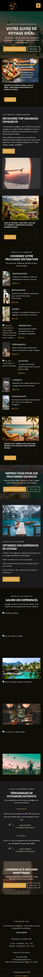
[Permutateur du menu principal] (38, 5)
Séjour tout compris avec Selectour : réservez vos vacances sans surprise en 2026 (20, 445)
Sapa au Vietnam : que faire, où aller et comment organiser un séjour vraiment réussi (19, 225)
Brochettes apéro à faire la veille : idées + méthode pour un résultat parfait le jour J (19, 87)
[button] (14, 49)
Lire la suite (10, 99)
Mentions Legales (21, 976)
